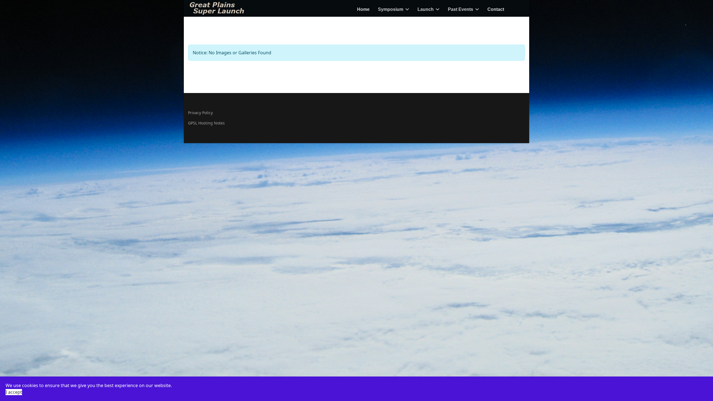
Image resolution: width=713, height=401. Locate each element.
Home (363, 9)
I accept (14, 392)
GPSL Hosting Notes (206, 123)
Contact (495, 9)
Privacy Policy (200, 112)
